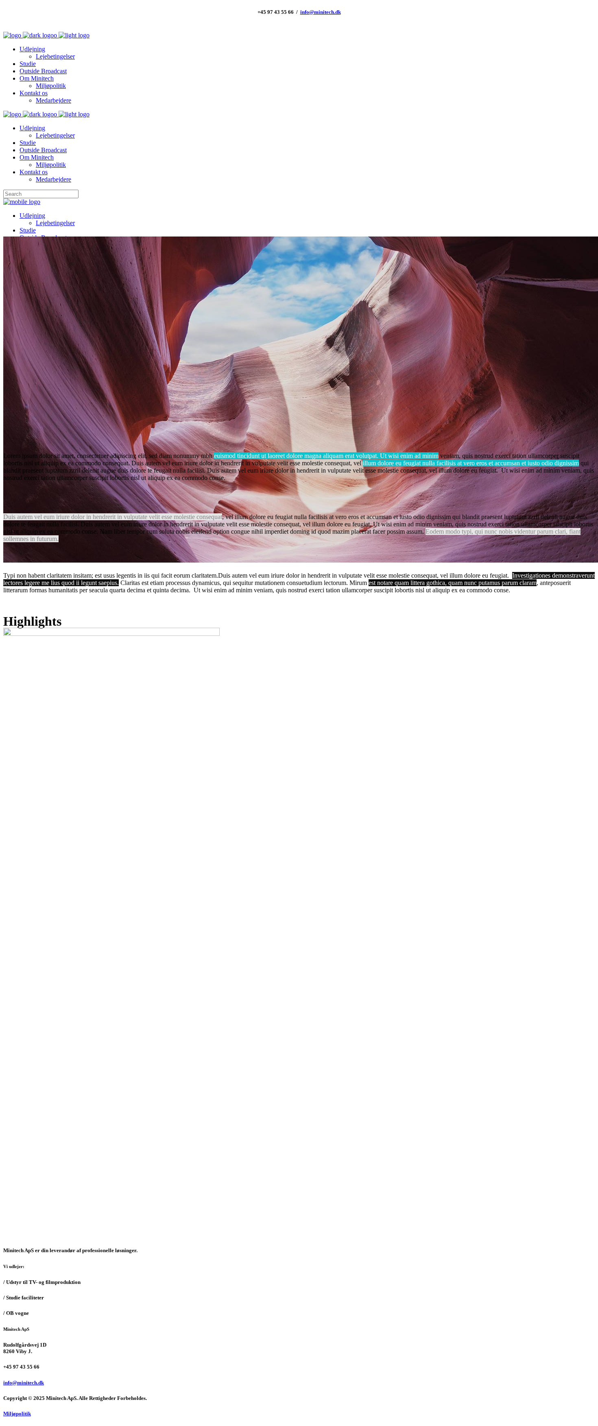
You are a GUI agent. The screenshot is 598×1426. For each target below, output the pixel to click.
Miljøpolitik (17, 1414)
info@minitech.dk (320, 12)
